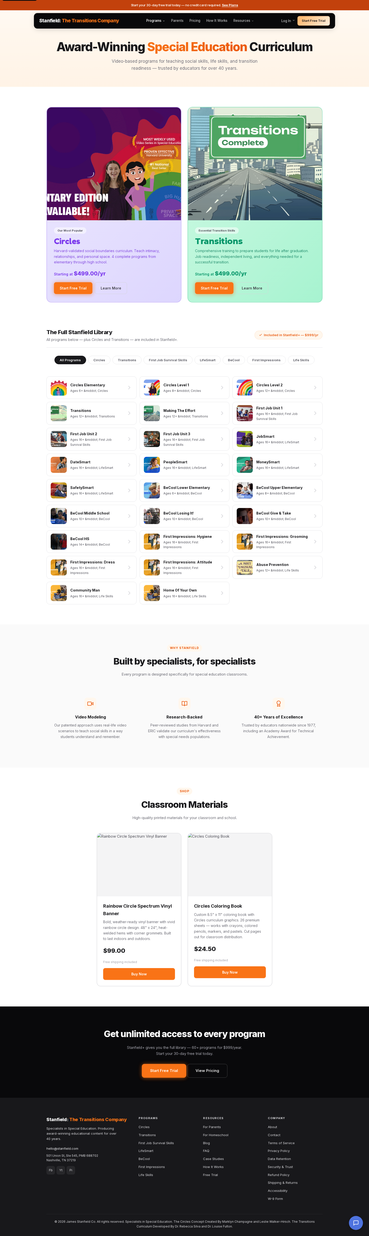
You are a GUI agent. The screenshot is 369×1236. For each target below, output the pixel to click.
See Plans (230, 5)
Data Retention (279, 1159)
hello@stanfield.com (62, 1148)
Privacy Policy (279, 1151)
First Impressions (266, 360)
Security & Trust (280, 1167)
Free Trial (210, 1175)
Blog (206, 1143)
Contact (274, 1135)
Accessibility (277, 1191)
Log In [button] (286, 21)
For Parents (212, 1127)
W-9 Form (275, 1199)
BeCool (234, 360)
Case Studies (213, 1159)
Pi (71, 1170)
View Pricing (207, 1070)
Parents (177, 21)
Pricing (195, 21)
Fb (51, 1170)
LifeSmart (207, 360)
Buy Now (139, 974)
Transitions (127, 360)
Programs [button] (153, 21)
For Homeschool (215, 1135)
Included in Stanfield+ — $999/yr (291, 335)
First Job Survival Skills (168, 360)
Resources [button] (241, 21)
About (272, 1127)
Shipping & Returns (283, 1183)
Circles (99, 360)
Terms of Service (281, 1143)
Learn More (111, 288)
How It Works (216, 21)
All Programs (70, 360)
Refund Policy (278, 1175)
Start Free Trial (314, 21)
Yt (61, 1170)
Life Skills (301, 360)
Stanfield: (79, 21)
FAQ (206, 1151)
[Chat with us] (356, 1223)
